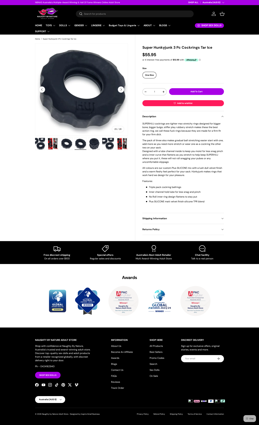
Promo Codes (157, 358)
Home (37, 39)
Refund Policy (159, 414)
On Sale (154, 376)
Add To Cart (196, 91)
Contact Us (117, 370)
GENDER (79, 25)
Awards (115, 358)
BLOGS (163, 25)
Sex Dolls (154, 370)
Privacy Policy (143, 414)
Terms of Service (195, 414)
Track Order (117, 388)
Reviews (115, 382)
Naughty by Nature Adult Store (55, 414)
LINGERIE (96, 25)
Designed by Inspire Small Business (85, 414)
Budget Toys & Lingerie (122, 25)
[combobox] (135, 13)
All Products (156, 346)
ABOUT (148, 25)
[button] (222, 13)
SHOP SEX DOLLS (47, 375)
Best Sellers (156, 352)
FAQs (114, 376)
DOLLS (63, 25)
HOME (38, 25)
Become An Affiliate (122, 352)
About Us (116, 346)
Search (153, 364)
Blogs (114, 364)
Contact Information (215, 414)
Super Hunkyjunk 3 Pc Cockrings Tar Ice (59, 39)
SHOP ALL (193, 2)
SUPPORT (40, 31)
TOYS (49, 25)
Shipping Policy (176, 414)
